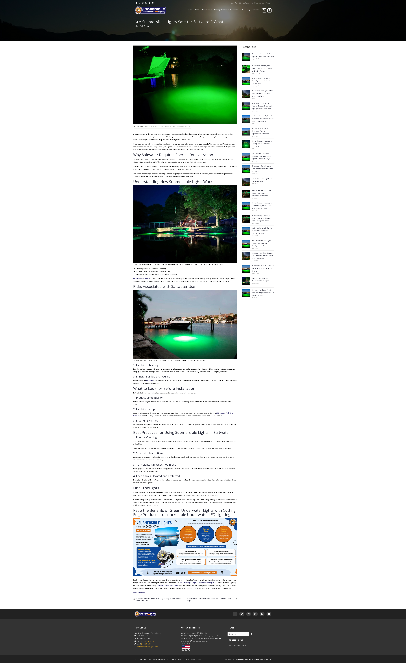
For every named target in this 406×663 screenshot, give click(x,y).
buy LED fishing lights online (168, 585)
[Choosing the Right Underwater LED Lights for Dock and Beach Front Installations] (246, 256)
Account (268, 3)
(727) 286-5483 (146, 644)
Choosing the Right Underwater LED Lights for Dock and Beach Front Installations (262, 255)
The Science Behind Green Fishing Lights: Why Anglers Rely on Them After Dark (158, 599)
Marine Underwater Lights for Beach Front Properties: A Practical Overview (262, 230)
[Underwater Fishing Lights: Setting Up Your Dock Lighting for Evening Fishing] (246, 69)
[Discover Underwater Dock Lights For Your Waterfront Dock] (246, 57)
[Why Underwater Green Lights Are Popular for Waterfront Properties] (246, 144)
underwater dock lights (206, 583)
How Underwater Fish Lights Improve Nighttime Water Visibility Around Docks (261, 243)
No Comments (166, 126)
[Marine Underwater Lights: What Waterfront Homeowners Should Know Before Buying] (246, 119)
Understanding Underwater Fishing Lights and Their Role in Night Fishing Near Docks (262, 218)
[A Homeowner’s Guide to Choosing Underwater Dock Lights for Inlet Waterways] (246, 157)
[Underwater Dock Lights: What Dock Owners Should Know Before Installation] (246, 94)
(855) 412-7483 (236, 3)
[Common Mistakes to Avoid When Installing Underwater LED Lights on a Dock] (246, 293)
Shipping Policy (146, 659)
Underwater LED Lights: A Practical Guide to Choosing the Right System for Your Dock (262, 106)
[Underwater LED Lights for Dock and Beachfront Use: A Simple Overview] (246, 269)
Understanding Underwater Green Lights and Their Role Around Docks (261, 80)
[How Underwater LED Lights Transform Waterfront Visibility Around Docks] (246, 169)
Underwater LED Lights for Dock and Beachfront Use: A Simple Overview (263, 268)
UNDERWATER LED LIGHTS (183, 126)
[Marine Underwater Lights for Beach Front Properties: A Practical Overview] (246, 231)
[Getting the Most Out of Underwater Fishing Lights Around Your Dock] (246, 132)
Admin (155, 126)
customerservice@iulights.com (253, 3)
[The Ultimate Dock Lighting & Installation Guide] (246, 182)
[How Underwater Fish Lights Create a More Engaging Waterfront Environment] (246, 194)
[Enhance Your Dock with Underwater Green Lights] (246, 281)
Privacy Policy (176, 659)
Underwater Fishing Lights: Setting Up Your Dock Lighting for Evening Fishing (262, 68)
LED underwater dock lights (143, 278)
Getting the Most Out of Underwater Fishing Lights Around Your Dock (260, 131)
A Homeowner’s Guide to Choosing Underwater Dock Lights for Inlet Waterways (261, 156)
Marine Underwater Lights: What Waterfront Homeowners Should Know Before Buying (263, 118)
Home (136, 659)
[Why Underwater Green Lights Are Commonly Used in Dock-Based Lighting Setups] (246, 206)
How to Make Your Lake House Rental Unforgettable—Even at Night (210, 599)
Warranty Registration (192, 659)
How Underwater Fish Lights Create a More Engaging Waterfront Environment (261, 193)
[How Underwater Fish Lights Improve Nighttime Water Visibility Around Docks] (246, 244)
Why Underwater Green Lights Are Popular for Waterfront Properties (262, 143)
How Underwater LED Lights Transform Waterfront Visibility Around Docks (262, 168)
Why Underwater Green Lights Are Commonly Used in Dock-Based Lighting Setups (262, 205)
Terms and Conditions (161, 659)
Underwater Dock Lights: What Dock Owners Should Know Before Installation (262, 93)
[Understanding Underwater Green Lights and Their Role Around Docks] (246, 81)
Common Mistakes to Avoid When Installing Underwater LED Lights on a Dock (263, 292)
